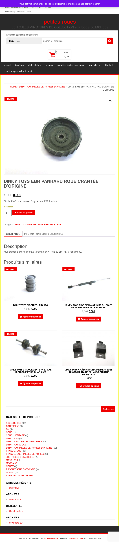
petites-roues (60, 21)
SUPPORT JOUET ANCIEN (19, 475)
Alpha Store (76, 538)
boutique (19, 64)
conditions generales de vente (18, 11)
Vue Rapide (56, 270)
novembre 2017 (17, 499)
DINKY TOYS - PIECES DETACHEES (24, 441)
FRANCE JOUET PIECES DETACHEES (25, 453)
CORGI (9, 432)
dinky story (34, 64)
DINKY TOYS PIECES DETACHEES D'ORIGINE (42, 86)
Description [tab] (12, 233)
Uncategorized (16, 511)
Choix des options (89, 385)
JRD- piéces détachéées (20, 456)
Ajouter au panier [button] (32, 316)
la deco (49, 64)
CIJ (7, 429)
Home (13, 86)
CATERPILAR (12, 426)
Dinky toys (14, 487)
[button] (110, 100)
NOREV (10, 466)
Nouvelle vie (94, 64)
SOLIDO (10, 472)
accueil (7, 64)
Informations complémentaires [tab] (43, 233)
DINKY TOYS (12, 438)
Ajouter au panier (23, 212)
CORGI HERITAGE (15, 435)
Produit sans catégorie (20, 469)
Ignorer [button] (96, 3)
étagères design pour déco (70, 64)
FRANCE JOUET (14, 450)
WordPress (51, 538)
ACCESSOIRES (13, 422)
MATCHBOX (12, 460)
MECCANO (11, 463)
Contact (109, 64)
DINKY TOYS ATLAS (16, 444)
